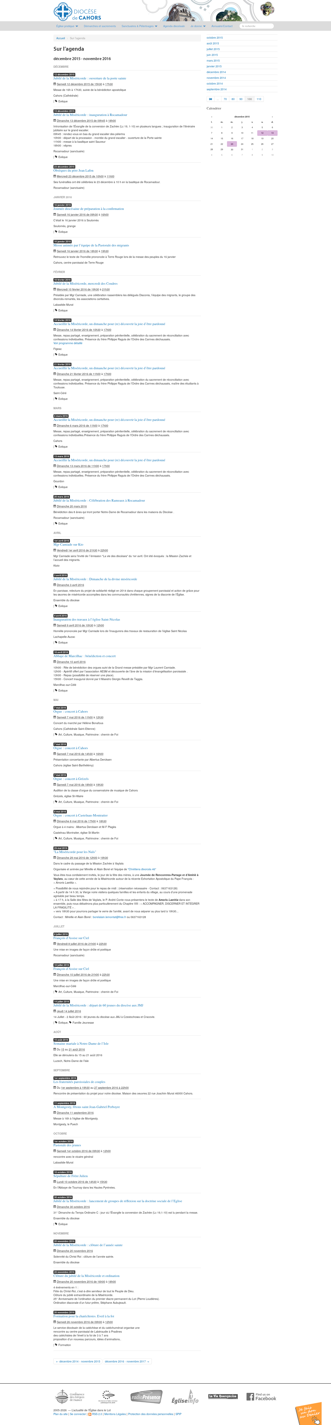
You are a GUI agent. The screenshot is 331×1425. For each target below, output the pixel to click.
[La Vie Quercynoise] (223, 1396)
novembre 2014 (216, 78)
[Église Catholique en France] (70, 1396)
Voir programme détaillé (67, 343)
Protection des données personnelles (150, 1414)
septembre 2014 (217, 89)
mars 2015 (213, 60)
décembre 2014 (216, 72)
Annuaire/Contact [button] (222, 26)
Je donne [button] (197, 26)
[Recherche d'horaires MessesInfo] (185, 1396)
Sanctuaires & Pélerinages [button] (138, 26)
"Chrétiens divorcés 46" (142, 869)
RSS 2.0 (96, 1414)
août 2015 (213, 43)
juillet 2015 (213, 49)
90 (241, 99)
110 (259, 99)
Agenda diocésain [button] (174, 26)
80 (233, 99)
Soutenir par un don (312, 1410)
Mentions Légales (115, 1414)
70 (225, 99)
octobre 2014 (215, 83)
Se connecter (78, 1414)
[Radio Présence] (146, 1396)
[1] (210, 99)
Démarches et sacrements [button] (100, 26)
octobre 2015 (215, 37)
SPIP (178, 1414)
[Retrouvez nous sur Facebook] (261, 1396)
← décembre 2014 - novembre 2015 (78, 1361)
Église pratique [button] (65, 26)
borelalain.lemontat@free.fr (109, 917)
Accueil (60, 38)
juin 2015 (212, 55)
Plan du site (60, 1414)
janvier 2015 (214, 66)
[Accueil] (77, 10)
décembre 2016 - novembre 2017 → (127, 1361)
